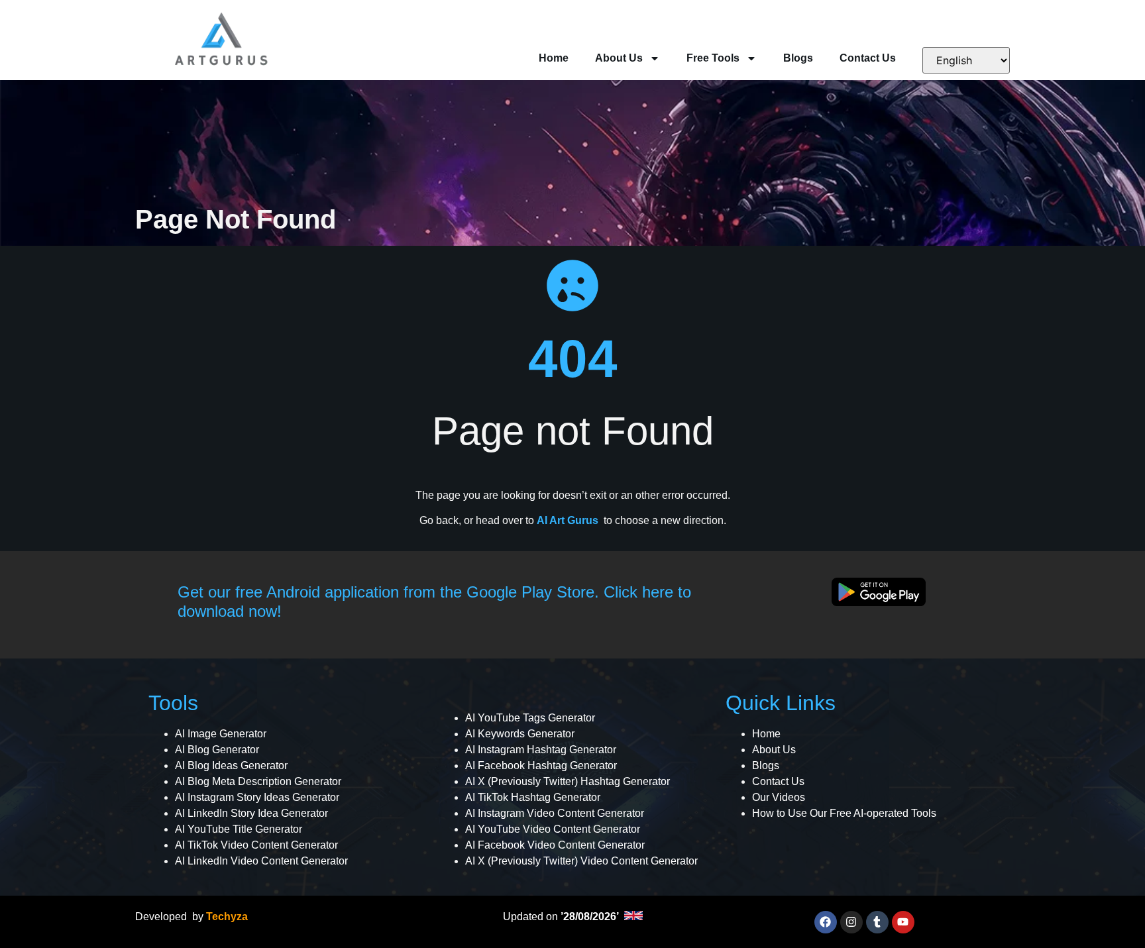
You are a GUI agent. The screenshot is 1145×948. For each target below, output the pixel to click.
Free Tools (712, 58)
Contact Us (868, 58)
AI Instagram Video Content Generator (554, 813)
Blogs (798, 58)
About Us (619, 58)
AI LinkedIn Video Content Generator (261, 861)
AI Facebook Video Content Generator (555, 845)
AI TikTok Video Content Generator (256, 845)
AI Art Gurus (567, 520)
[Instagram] (851, 922)
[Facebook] (825, 922)
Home (554, 58)
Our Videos (778, 797)
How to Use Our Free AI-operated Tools (844, 813)
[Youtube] (903, 922)
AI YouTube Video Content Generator (552, 829)
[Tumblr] (877, 922)
